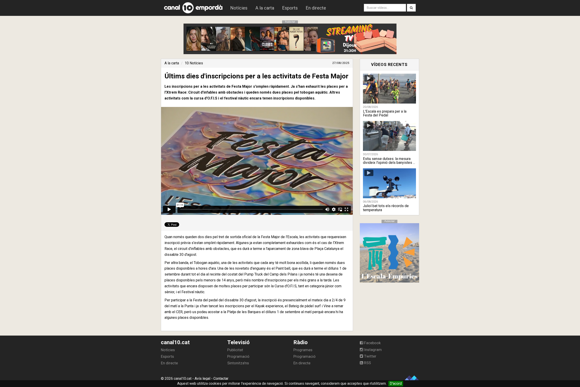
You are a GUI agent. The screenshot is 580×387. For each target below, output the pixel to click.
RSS (367, 362)
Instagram (372, 349)
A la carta (264, 8)
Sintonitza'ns (238, 363)
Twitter (369, 356)
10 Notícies (194, 63)
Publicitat (235, 350)
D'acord (396, 383)
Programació (238, 356)
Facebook (372, 343)
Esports (290, 8)
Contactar (220, 378)
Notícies (238, 8)
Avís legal (202, 378)
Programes (302, 350)
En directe (316, 8)
